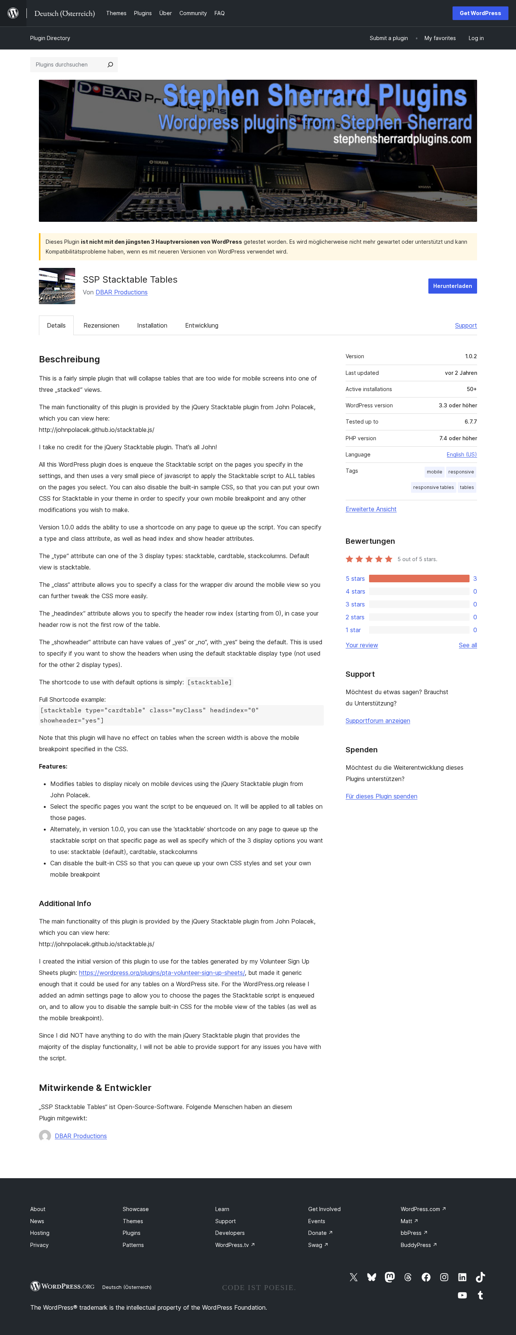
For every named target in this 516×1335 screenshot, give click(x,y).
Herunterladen (452, 286)
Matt (410, 1221)
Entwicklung (201, 325)
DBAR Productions (122, 292)
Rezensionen (101, 325)
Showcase (136, 1209)
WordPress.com (423, 1209)
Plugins (132, 1233)
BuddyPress (419, 1245)
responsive (461, 472)
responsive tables (433, 487)
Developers (230, 1233)
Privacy (39, 1245)
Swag (318, 1245)
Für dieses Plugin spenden (381, 796)
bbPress (414, 1233)
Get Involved (324, 1209)
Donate (320, 1233)
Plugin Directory (50, 38)
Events (316, 1221)
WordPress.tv (235, 1245)
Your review (362, 645)
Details (56, 325)
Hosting (39, 1233)
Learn (222, 1209)
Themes (133, 1221)
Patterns (133, 1245)
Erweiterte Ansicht (371, 509)
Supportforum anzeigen (378, 720)
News (37, 1221)
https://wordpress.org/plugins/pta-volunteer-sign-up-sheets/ (162, 972)
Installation (152, 325)
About (37, 1209)
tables (467, 487)
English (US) (462, 454)
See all (468, 645)
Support (466, 325)
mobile (434, 472)
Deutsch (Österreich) (126, 1287)
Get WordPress (480, 13)
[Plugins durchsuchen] (110, 64)
